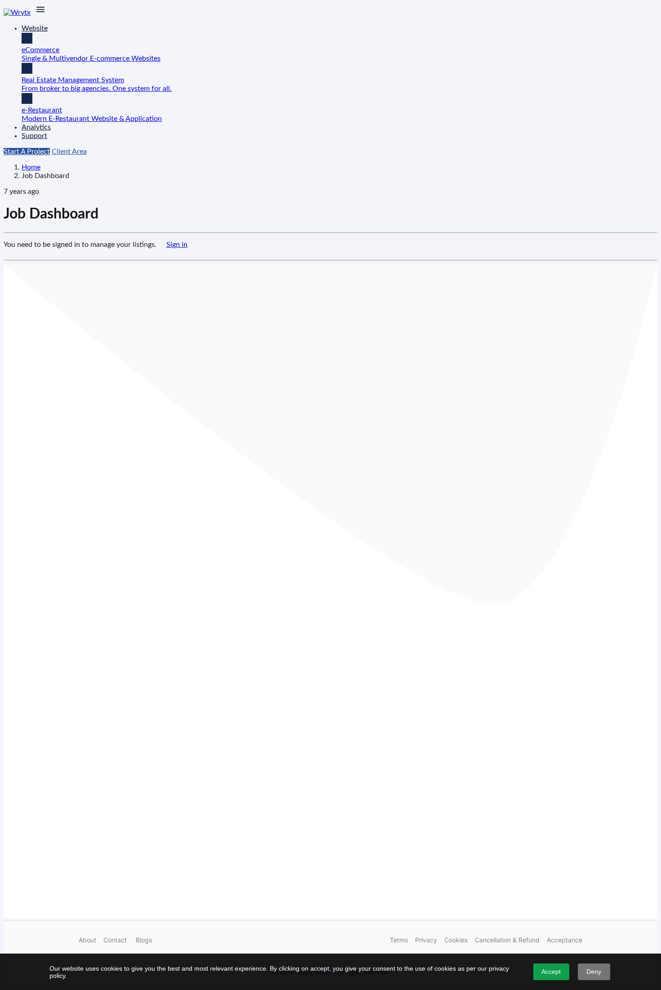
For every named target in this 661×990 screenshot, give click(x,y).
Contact (115, 940)
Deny (593, 971)
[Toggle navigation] (40, 10)
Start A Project (27, 151)
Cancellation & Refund (507, 940)
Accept (551, 971)
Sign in (177, 244)
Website (35, 28)
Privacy (426, 940)
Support (34, 135)
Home (31, 167)
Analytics (36, 127)
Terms (399, 940)
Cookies (456, 940)
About (87, 940)
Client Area (69, 151)
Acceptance (564, 940)
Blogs (144, 940)
